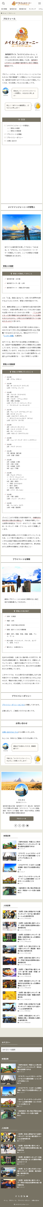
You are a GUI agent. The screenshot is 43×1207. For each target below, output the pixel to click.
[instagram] (23, 825)
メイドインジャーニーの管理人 (18, 125)
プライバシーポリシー (15, 137)
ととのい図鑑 (8, 336)
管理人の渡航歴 (16, 131)
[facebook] (15, 825)
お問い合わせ (12, 141)
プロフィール (21, 818)
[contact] (27, 825)
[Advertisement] (21, 173)
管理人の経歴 (15, 128)
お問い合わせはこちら (10, 732)
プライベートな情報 (14, 134)
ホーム (6, 1200)
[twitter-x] (19, 825)
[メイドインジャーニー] (21, 3)
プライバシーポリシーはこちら (13, 705)
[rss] (24, 1196)
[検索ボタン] (3, 3)
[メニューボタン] (39, 3)
